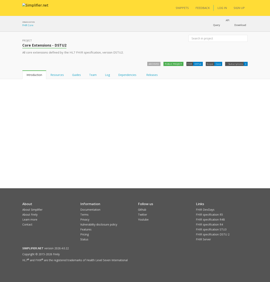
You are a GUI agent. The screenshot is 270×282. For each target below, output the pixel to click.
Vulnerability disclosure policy (98, 224)
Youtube (143, 219)
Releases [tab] (152, 75)
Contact (27, 224)
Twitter (142, 214)
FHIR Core (27, 25)
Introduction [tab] (34, 75)
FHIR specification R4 (209, 224)
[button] (216, 25)
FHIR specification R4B (210, 219)
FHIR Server (203, 239)
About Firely (30, 214)
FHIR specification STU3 (211, 229)
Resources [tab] (57, 75)
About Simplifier (32, 209)
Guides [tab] (76, 75)
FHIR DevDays (205, 209)
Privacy (84, 219)
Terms (84, 214)
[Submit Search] (244, 38)
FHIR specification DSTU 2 (212, 234)
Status (84, 239)
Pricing (84, 234)
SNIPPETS (182, 8)
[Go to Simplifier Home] (35, 8)
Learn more (29, 219)
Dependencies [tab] (127, 75)
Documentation (90, 209)
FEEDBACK (202, 8)
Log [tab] (107, 75)
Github (142, 209)
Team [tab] (93, 75)
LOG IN (222, 8)
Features (86, 229)
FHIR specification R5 (209, 214)
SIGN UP (239, 8)
